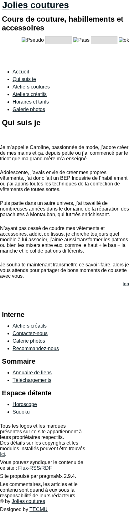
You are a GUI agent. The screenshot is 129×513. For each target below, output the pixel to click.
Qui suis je (24, 79)
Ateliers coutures (31, 86)
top (126, 283)
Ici (2, 454)
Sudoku (21, 411)
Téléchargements (32, 380)
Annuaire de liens (32, 372)
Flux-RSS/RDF (34, 468)
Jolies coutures (35, 5)
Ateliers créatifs (30, 94)
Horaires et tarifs (31, 101)
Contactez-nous (30, 333)
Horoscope (25, 404)
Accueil (21, 71)
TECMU (38, 509)
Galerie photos (29, 109)
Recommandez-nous (36, 348)
